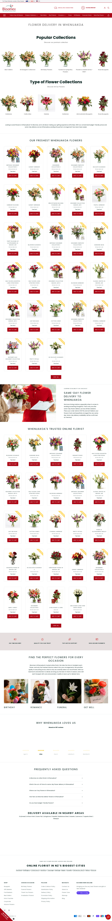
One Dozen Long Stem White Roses (77, 606)
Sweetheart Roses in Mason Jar (56, 568)
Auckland (19, 870)
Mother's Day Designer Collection (13, 358)
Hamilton (43, 870)
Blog (63, 898)
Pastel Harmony (99, 205)
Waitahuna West (63, 816)
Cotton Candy (56, 321)
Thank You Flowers (27, 892)
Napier (63, 870)
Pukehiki (54, 816)
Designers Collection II (56, 166)
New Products (52, 15)
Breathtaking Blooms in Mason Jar (56, 204)
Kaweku (72, 816)
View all (56, 377)
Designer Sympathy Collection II (77, 320)
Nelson (88, 870)
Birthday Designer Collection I (56, 244)
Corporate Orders (87, 15)
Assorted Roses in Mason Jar (12, 568)
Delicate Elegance (99, 167)
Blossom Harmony (77, 283)
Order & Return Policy (48, 886)
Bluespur (56, 819)
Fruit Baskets (8, 892)
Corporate (7, 901)
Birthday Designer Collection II (13, 166)
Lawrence (79, 816)
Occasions (61, 15)
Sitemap (64, 895)
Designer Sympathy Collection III (77, 166)
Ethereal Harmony (99, 321)
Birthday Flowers (26, 886)
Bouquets (7, 886)
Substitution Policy (47, 889)
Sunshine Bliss (99, 245)
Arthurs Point (30, 816)
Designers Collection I (34, 606)
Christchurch (35, 870)
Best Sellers (44, 15)
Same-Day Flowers (99, 15)
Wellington (26, 870)
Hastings (57, 870)
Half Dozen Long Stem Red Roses (34, 282)
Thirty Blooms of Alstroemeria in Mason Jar (13, 243)
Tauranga (50, 870)
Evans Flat (39, 816)
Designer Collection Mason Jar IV (13, 492)
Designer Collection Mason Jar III (56, 282)
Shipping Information (48, 898)
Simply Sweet (12, 607)
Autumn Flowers (9, 904)
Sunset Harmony (34, 167)
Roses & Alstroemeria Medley (99, 530)
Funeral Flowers (26, 889)
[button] (108, 917)
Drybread (22, 816)
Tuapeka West (87, 816)
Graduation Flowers (27, 895)
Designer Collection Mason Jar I (78, 204)
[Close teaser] (13, 919)
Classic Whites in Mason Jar (99, 282)
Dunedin (69, 870)
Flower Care (66, 892)
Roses (70, 15)
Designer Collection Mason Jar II (13, 320)
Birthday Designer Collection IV (56, 454)
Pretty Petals (34, 359)
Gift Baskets (77, 15)
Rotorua (93, 870)
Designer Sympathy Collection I (77, 244)
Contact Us (65, 886)
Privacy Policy (45, 901)
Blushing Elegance (34, 245)
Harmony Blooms (13, 205)
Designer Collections (30, 15)
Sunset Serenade (34, 205)
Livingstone (47, 816)
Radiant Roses (78, 455)
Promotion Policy (46, 895)
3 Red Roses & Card (56, 607)
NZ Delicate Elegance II (56, 358)
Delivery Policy (46, 892)
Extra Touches (8, 898)
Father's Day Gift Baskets (16, 15)
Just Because (34, 321)
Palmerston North (78, 870)
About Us (65, 889)
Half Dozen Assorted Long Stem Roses (12, 282)
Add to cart (13, 175)
